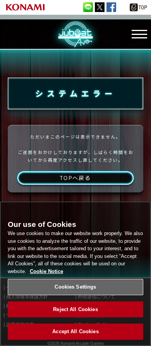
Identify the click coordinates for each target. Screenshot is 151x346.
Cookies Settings (75, 287)
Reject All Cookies (75, 309)
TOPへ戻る (75, 178)
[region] (75, 273)
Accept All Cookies (75, 331)
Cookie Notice (46, 271)
